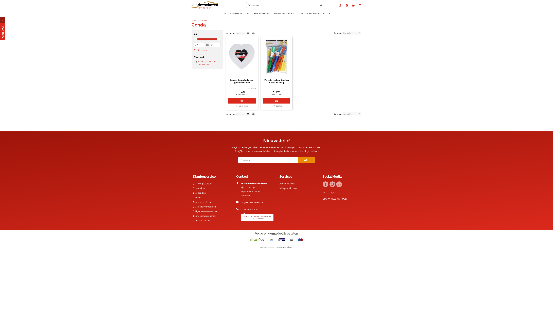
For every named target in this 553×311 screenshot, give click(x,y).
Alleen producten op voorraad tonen (207, 62)
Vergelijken (243, 106)
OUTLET (327, 13)
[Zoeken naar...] (321, 5)
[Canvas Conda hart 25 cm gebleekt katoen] (242, 56)
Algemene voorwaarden (206, 211)
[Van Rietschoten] (205, 8)
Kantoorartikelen (231, 13)
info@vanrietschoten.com (252, 202)
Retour (198, 197)
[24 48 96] (240, 33)
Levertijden (200, 188)
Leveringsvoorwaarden (205, 216)
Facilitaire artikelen (258, 13)
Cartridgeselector (203, 184)
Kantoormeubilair (284, 13)
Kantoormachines (309, 13)
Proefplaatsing (288, 184)
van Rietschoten (286, 247)
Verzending (200, 193)
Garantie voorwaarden (205, 207)
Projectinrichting (289, 188)
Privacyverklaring (203, 220)
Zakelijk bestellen (203, 202)
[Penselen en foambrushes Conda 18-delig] (276, 56)
